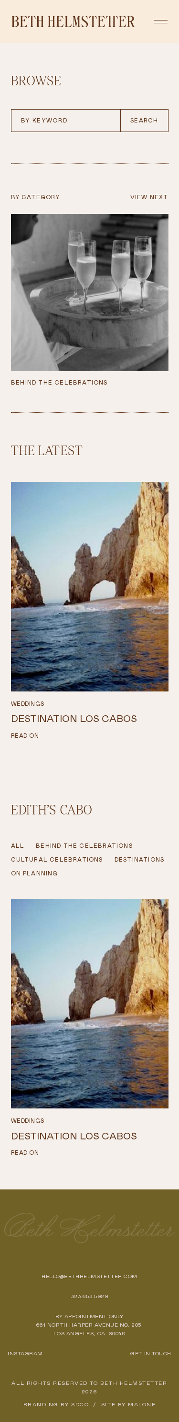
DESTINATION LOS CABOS (74, 718)
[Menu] (161, 21)
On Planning (34, 873)
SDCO (80, 1404)
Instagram (25, 1353)
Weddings (27, 704)
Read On (25, 736)
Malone (142, 1404)
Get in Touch (150, 1353)
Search (144, 120)
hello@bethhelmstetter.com (89, 1276)
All (18, 846)
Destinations (139, 859)
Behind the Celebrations (84, 846)
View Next (149, 197)
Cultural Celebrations (57, 859)
